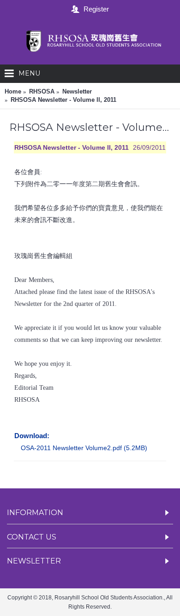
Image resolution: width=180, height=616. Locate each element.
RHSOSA (41, 91)
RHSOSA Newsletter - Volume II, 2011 (63, 99)
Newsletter (77, 91)
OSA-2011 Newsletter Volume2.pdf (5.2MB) (84, 448)
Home (13, 91)
